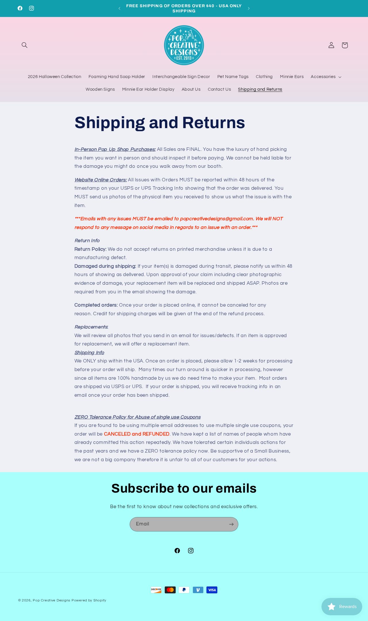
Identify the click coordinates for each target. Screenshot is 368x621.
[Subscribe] (231, 524)
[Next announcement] (248, 8)
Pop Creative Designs (51, 600)
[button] (24, 45)
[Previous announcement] (119, 8)
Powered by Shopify (89, 600)
